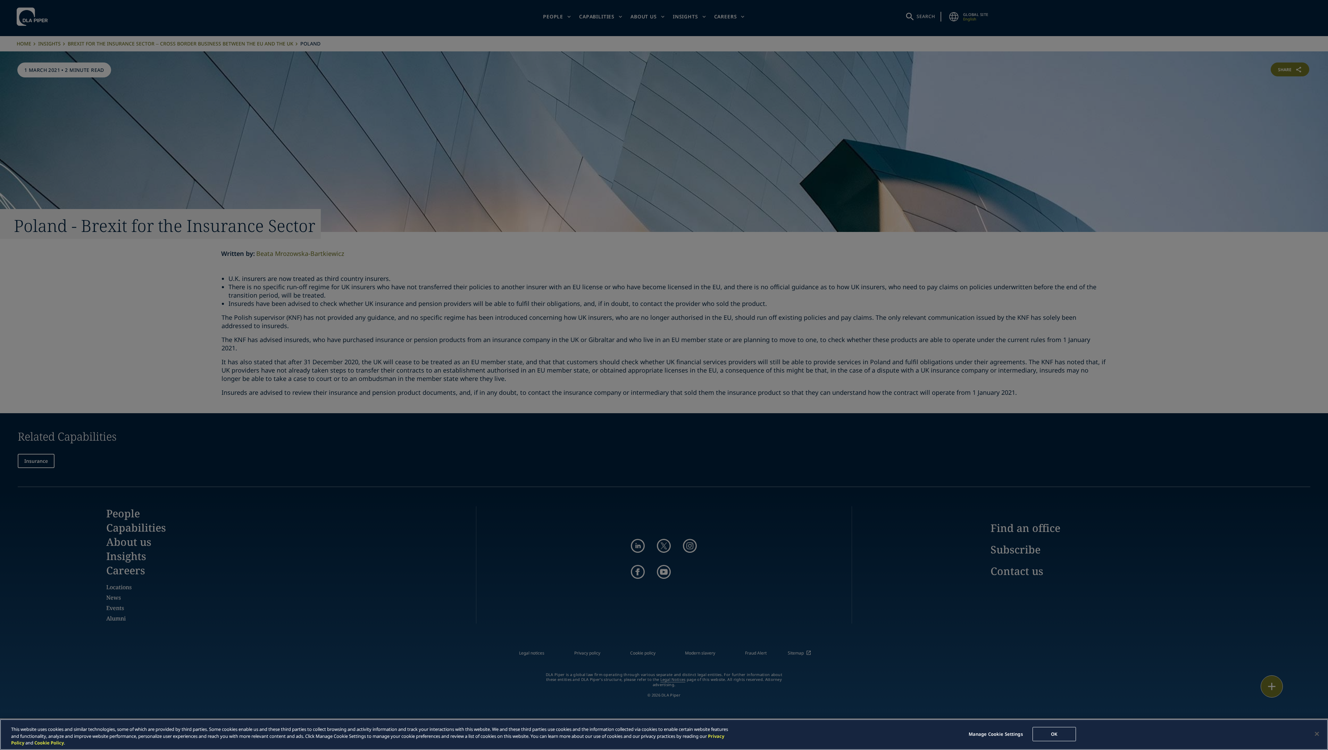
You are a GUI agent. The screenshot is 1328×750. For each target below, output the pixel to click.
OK (1054, 734)
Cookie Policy (49, 743)
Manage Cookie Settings (996, 734)
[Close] (1317, 733)
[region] (664, 734)
